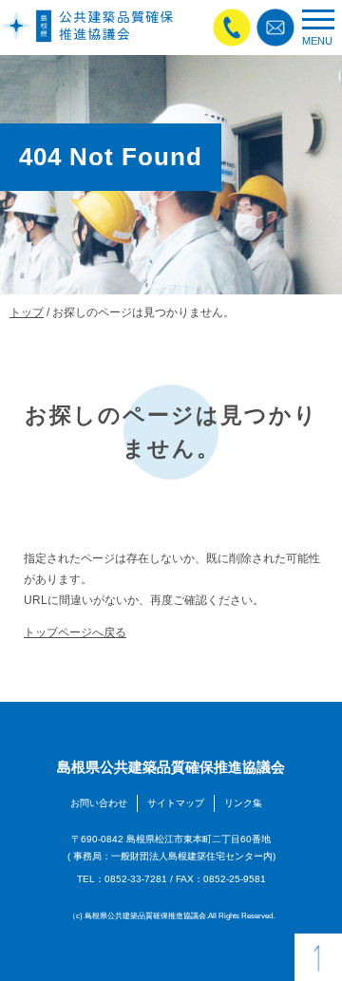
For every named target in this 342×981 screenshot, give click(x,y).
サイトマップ (175, 803)
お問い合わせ (98, 803)
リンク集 (243, 803)
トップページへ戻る (75, 632)
